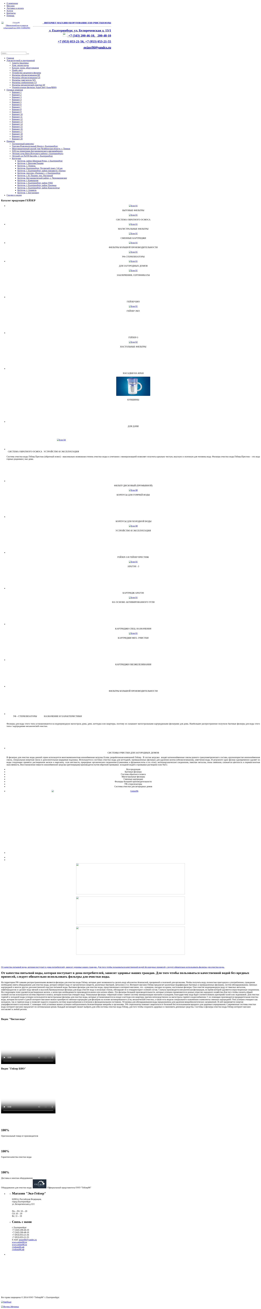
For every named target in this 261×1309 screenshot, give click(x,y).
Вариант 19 (17, 136)
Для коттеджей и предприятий (21, 60)
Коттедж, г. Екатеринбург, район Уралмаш (36, 185)
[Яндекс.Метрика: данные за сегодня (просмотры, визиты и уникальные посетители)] (10, 1306)
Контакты (11, 13)
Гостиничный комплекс (23, 144)
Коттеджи (16, 158)
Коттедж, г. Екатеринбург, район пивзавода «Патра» (41, 170)
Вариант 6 (16, 104)
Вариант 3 (16, 97)
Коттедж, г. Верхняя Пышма (30, 163)
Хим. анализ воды (20, 65)
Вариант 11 (17, 117)
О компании (12, 3)
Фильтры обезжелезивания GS (26, 77)
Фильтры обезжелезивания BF (26, 75)
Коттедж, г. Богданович (28, 193)
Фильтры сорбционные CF (24, 82)
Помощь (10, 15)
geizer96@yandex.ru (97, 47)
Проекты (11, 141)
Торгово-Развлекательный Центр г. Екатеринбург (35, 146)
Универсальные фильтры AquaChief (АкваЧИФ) (34, 87)
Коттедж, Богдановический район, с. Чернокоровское (42, 178)
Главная (10, 58)
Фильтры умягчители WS (24, 80)
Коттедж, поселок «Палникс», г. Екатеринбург (38, 173)
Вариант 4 (16, 99)
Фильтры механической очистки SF (28, 85)
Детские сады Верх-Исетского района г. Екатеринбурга (37, 153)
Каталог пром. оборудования (25, 68)
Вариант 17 (17, 131)
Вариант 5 (16, 102)
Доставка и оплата (15, 8)
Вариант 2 (16, 95)
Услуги (10, 11)
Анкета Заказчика (20, 63)
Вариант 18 (17, 134)
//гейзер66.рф (18, 1247)
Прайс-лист (17, 70)
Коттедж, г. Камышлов (27, 180)
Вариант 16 (17, 129)
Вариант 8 (16, 109)
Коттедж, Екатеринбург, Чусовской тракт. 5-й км (39, 168)
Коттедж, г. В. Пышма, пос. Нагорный (35, 175)
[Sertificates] (133, 270)
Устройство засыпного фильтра (26, 73)
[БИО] (133, 808)
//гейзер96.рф (18, 1249)
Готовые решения (15, 90)
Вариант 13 (17, 122)
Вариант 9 (16, 112)
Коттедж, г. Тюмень (26, 166)
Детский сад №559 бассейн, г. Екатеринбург (32, 156)
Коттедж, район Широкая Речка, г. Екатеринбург (40, 161)
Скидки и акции (14, 195)
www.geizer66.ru (19, 1242)
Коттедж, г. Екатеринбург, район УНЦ (35, 183)
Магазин (11, 6)
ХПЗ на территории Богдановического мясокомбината (37, 151)
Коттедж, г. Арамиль (26, 190)
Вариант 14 (17, 124)
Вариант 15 (17, 126)
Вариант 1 (16, 92)
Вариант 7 (16, 107)
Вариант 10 (17, 114)
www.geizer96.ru (19, 1244)
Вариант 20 (17, 139)
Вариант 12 (17, 119)
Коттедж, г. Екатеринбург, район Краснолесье (38, 188)
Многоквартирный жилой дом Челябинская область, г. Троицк (41, 148)
